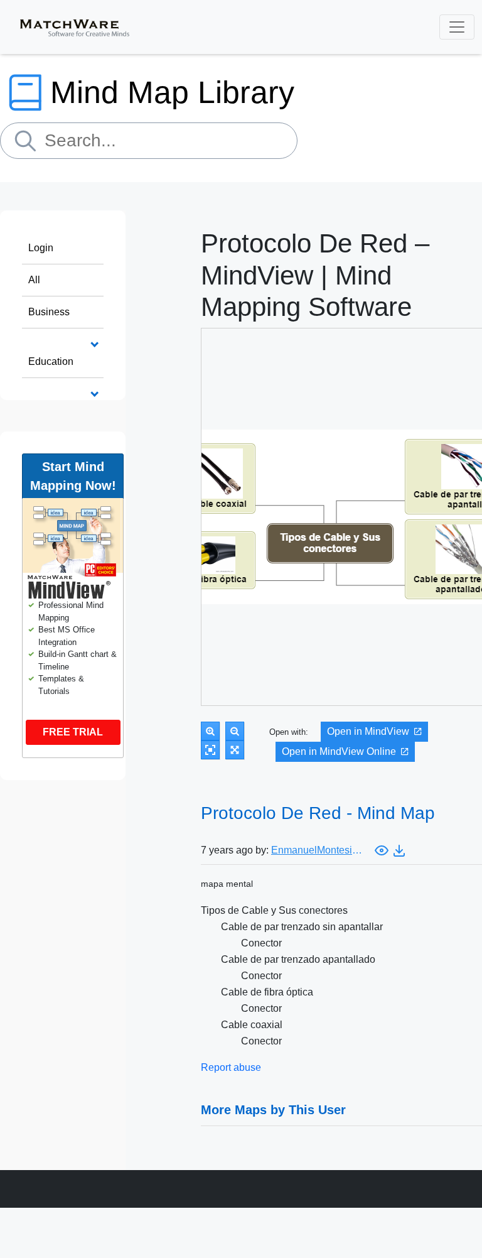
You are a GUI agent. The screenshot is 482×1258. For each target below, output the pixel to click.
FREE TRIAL (73, 732)
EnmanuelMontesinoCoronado (318, 850)
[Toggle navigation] (456, 27)
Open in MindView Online (339, 751)
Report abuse (231, 1067)
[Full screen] (234, 749)
